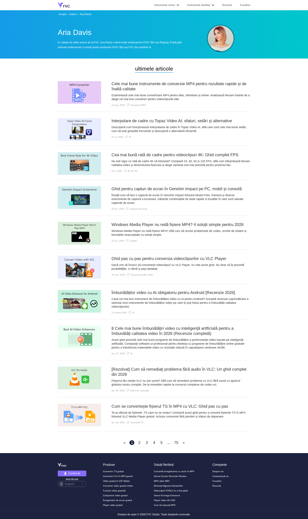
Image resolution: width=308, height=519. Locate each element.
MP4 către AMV (162, 481)
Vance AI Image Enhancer (167, 495)
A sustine (245, 5)
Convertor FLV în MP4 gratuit (118, 476)
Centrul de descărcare (73, 474)
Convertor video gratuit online (118, 486)
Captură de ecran (138, 209)
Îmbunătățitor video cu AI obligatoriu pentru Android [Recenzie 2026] (173, 292)
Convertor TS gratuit (113, 471)
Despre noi (217, 471)
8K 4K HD (132, 171)
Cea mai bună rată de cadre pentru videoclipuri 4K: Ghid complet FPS (174, 154)
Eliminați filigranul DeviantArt (168, 486)
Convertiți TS (136, 422)
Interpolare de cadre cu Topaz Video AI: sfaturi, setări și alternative (171, 120)
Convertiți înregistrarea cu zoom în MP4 (174, 471)
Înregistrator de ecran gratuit (117, 500)
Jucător (133, 240)
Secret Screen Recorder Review (170, 476)
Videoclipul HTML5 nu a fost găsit (171, 490)
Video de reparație (139, 390)
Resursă (227, 5)
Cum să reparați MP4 (164, 505)
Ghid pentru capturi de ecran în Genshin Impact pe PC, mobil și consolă (176, 188)
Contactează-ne (220, 476)
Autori (72, 14)
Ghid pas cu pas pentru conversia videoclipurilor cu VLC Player (168, 258)
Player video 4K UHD (164, 500)
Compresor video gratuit (115, 495)
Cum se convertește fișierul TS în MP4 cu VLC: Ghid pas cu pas (169, 406)
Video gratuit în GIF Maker (116, 481)
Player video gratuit (113, 505)
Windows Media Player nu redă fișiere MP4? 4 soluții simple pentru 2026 (177, 224)
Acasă (62, 14)
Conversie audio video (141, 274)
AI (130, 137)
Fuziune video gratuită (114, 490)
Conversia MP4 (138, 105)
